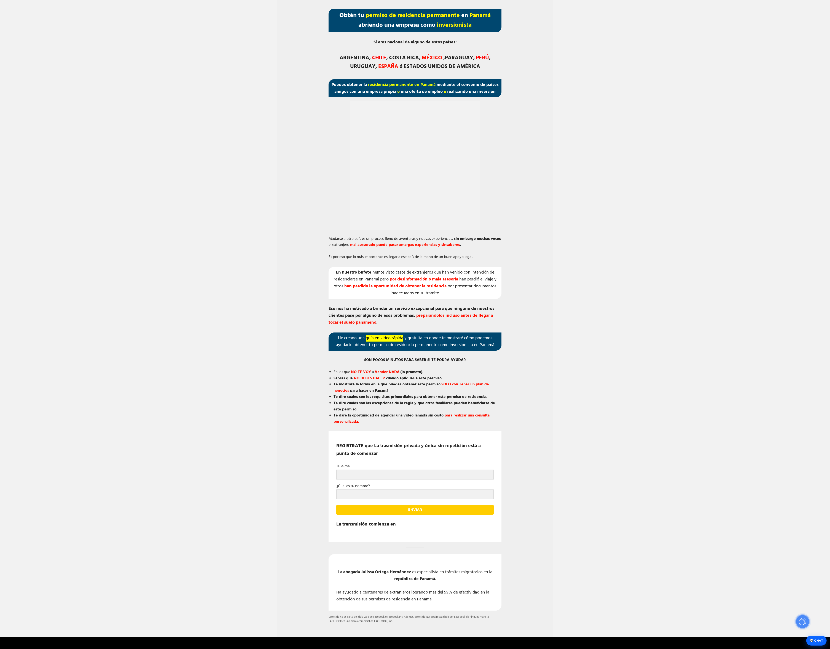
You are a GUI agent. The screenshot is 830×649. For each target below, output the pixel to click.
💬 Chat (816, 641)
